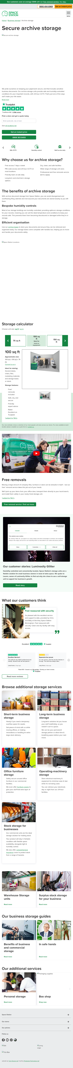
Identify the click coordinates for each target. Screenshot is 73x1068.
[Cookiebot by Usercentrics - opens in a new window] (57, 526)
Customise (35, 547)
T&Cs (64, 2)
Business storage (14, 20)
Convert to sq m (10, 364)
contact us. (31, 427)
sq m (22, 329)
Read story (20, 585)
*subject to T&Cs (11, 418)
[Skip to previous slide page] (3, 147)
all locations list (10, 125)
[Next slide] (65, 340)
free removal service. (51, 2)
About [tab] (55, 530)
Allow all (55, 547)
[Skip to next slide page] (69, 147)
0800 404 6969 (46, 6)
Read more (8, 904)
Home (4, 20)
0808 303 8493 (19, 137)
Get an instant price (63, 6)
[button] (45, 396)
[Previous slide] (8, 340)
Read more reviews (15, 676)
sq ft (17, 329)
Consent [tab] (17, 530)
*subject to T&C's (8, 498)
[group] (16, 340)
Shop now (43, 1002)
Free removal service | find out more (19, 504)
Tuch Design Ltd (13, 1061)
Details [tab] (36, 530)
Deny (17, 547)
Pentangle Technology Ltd (31, 1061)
